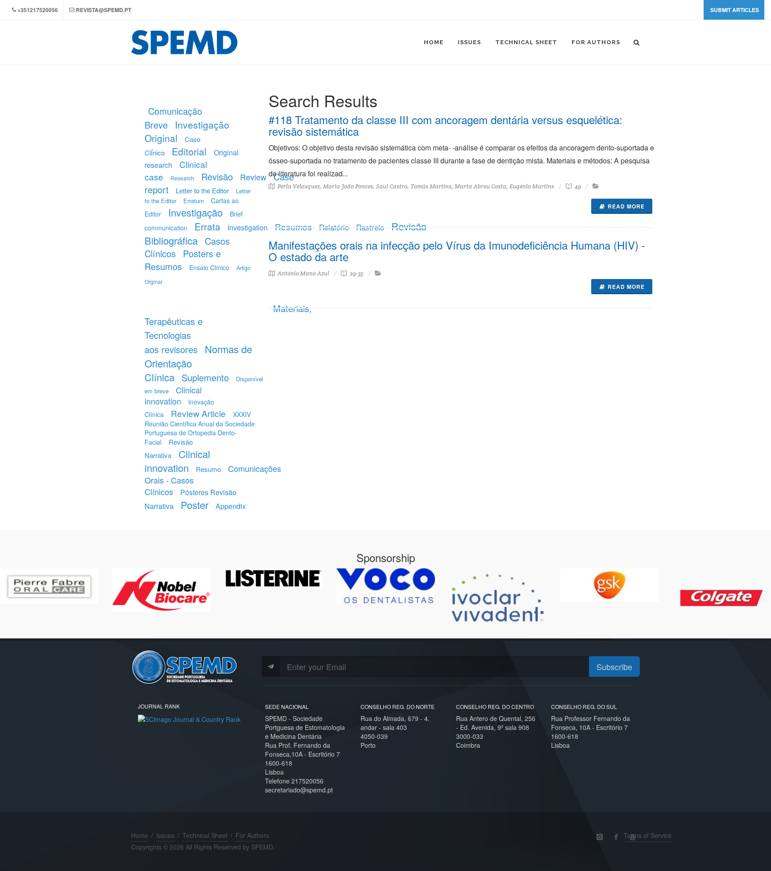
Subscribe (614, 666)
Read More (626, 206)
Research (182, 178)
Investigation (248, 227)
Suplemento (205, 377)
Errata (207, 226)
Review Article (198, 413)
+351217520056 (37, 10)
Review (253, 177)
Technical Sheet (205, 835)
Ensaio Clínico (209, 267)
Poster (194, 505)
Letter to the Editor (202, 190)
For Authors (252, 835)
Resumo (208, 469)
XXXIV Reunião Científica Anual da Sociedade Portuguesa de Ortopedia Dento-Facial (200, 428)
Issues (165, 835)
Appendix (231, 506)
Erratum (193, 200)
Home (139, 835)
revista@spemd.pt (103, 10)
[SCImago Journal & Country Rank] (189, 717)
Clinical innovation (173, 395)
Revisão (217, 176)
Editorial (189, 151)
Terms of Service (648, 835)
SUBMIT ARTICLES (734, 10)
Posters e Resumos (183, 260)
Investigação (195, 212)
